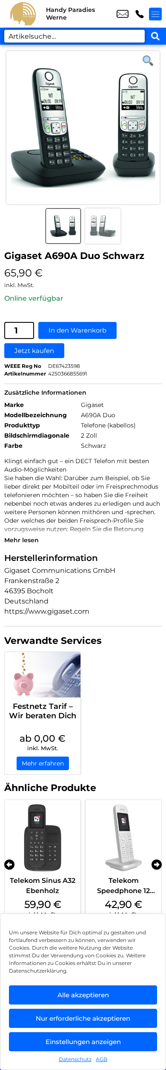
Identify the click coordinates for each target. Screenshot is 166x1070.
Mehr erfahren (43, 763)
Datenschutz (75, 1059)
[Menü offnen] (155, 14)
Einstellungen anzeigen (83, 1042)
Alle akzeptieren (83, 995)
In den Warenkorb (77, 330)
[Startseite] (23, 14)
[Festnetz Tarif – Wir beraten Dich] (42, 674)
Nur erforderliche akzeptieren (83, 1018)
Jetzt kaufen (34, 351)
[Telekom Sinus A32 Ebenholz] (42, 837)
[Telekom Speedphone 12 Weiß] (123, 837)
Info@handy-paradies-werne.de (122, 14)
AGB (101, 1059)
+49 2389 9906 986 (139, 14)
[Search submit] (155, 36)
